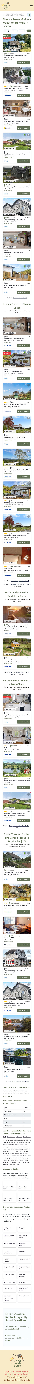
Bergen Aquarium (9, 1243)
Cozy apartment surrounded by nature (14, 873)
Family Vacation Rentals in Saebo (19, 826)
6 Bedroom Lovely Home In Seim (15, 535)
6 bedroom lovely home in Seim (14, 437)
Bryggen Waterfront (7, 1252)
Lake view (19, 1137)
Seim (9, 630)
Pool (4, 1137)
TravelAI (27, 1380)
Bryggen (21, 1228)
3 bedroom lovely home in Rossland (16, 1036)
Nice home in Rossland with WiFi (15, 285)
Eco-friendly (27, 1137)
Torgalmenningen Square (24, 1268)
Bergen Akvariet (9, 1267)
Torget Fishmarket (24, 1259)
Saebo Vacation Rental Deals (20, 1082)
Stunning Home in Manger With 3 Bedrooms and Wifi (15, 122)
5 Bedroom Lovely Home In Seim (15, 813)
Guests (21, 31)
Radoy (10, 125)
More (29, 31)
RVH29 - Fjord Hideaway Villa (14, 252)
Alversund (10, 572)
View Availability (23, 62)
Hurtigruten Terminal (7, 1229)
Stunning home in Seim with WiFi (15, 55)
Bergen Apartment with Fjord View (16, 88)
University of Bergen (23, 1237)
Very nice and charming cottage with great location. (16, 715)
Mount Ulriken (8, 1288)
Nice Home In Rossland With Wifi (15, 404)
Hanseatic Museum (22, 1276)
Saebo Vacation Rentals (20, 298)
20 (24, 1111)
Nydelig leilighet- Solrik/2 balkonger (16, 627)
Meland (10, 256)
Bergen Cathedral (24, 1296)
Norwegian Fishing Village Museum (8, 1298)
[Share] (29, 15)
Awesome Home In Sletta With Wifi (16, 470)
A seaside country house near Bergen (17, 780)
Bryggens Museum (9, 1282)
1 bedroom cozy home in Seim (14, 1069)
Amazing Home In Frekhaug (13, 503)
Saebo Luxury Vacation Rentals (20, 581)
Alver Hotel (8, 568)
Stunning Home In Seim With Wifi (15, 905)
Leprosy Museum (9, 1274)
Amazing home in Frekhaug (13, 371)
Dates (5, 31)
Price (13, 31)
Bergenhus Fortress (22, 1244)
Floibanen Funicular (7, 1260)
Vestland (6, 59)
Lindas (10, 59)
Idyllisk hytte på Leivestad (13, 660)
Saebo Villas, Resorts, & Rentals (19, 584)
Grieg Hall (22, 1282)
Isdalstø (10, 92)
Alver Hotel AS (9, 938)
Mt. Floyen (22, 1251)
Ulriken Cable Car (9, 1235)
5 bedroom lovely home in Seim (14, 154)
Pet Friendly (11, 1137)
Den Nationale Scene (23, 1289)
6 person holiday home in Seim (14, 220)
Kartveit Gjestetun (10, 748)
